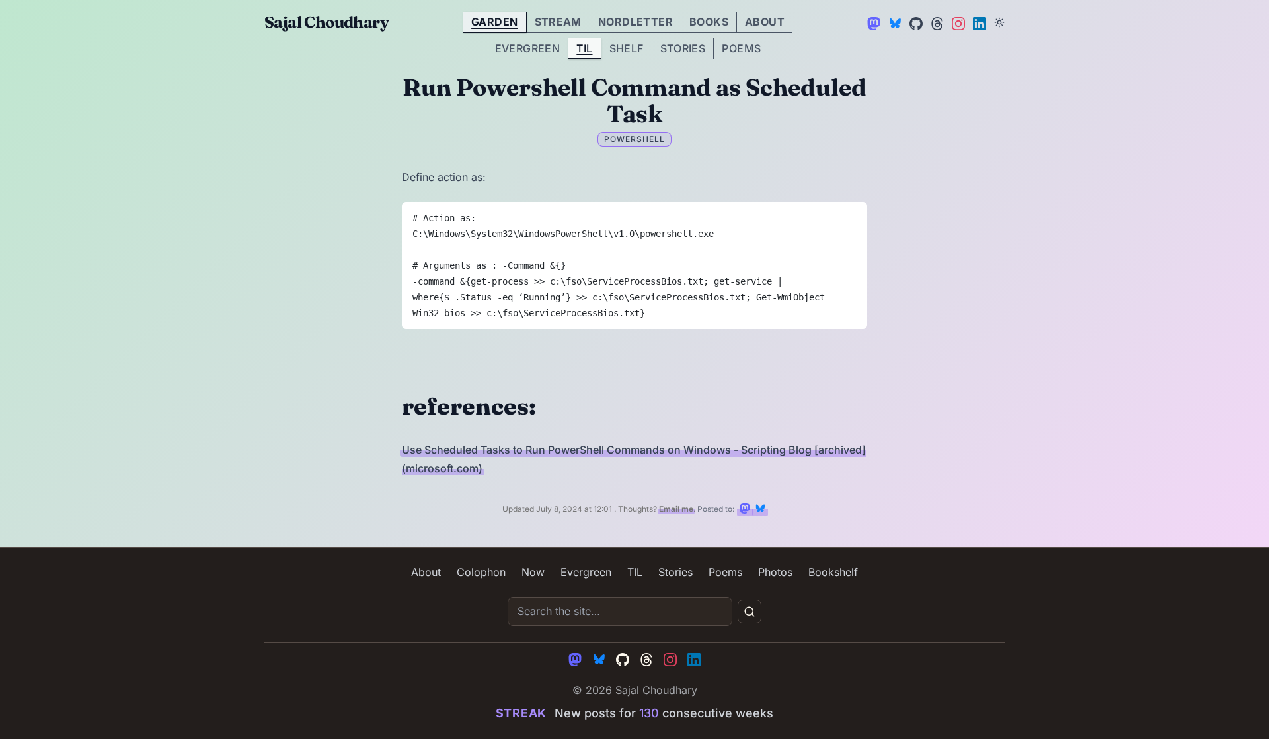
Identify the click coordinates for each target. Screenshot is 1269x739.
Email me (676, 509)
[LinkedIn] (978, 22)
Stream (558, 21)
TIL (584, 48)
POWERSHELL (634, 139)
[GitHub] (914, 22)
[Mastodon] (872, 22)
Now (533, 572)
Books (708, 21)
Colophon (481, 572)
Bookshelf (833, 572)
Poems (741, 48)
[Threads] (936, 22)
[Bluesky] (893, 22)
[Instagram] (957, 22)
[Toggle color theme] (999, 22)
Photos (775, 572)
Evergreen (527, 48)
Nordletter (635, 21)
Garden (494, 21)
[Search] (749, 611)
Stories (683, 48)
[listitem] (745, 508)
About (765, 21)
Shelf (626, 48)
